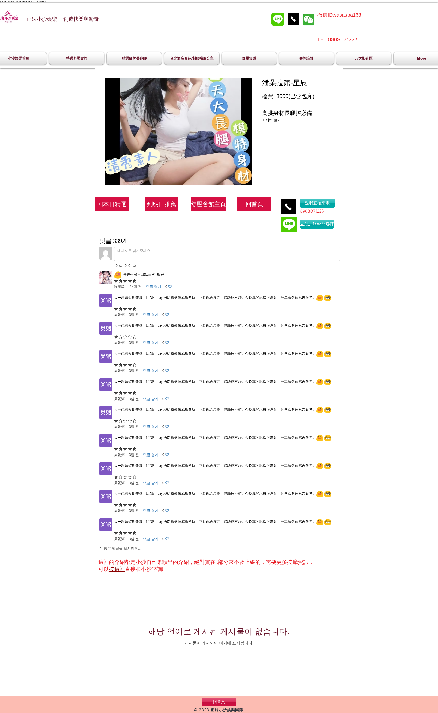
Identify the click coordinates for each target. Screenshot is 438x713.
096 (304, 211)
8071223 (316, 211)
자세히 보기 (271, 120)
